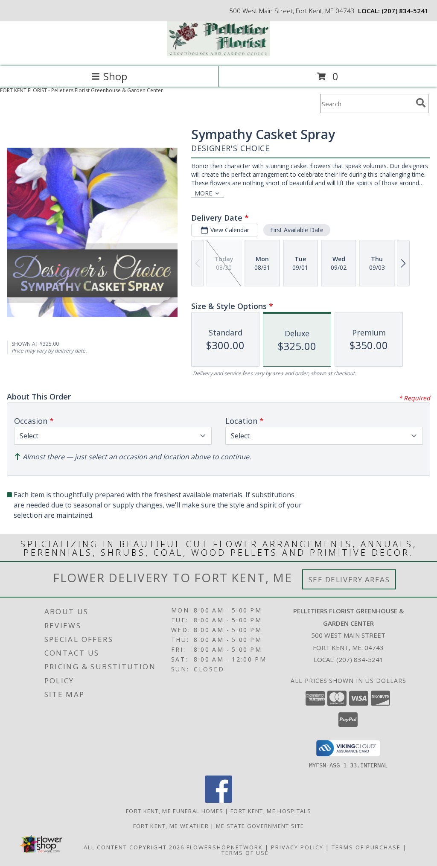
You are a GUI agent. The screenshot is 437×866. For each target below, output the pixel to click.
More (203, 193)
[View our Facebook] (218, 800)
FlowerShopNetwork (224, 847)
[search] (421, 103)
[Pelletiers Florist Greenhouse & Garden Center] (218, 54)
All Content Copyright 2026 (134, 847)
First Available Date (296, 230)
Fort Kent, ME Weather (171, 826)
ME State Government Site (260, 826)
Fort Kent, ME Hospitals (270, 811)
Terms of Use (245, 853)
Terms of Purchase (366, 847)
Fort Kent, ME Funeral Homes (174, 811)
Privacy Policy (297, 847)
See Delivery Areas (349, 579)
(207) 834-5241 (405, 10)
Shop (115, 76)
